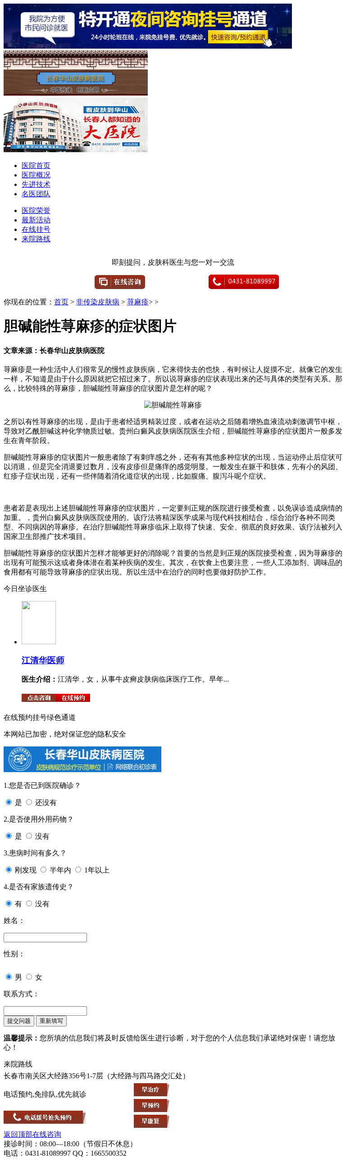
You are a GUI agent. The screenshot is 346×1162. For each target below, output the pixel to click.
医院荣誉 (36, 210)
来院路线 (36, 239)
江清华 (34, 660)
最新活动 (36, 220)
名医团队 (36, 194)
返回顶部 (18, 1134)
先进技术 (36, 184)
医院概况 (36, 175)
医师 (55, 660)
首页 (61, 302)
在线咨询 (46, 1134)
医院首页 (36, 165)
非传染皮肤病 (97, 302)
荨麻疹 (138, 302)
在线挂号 (36, 229)
